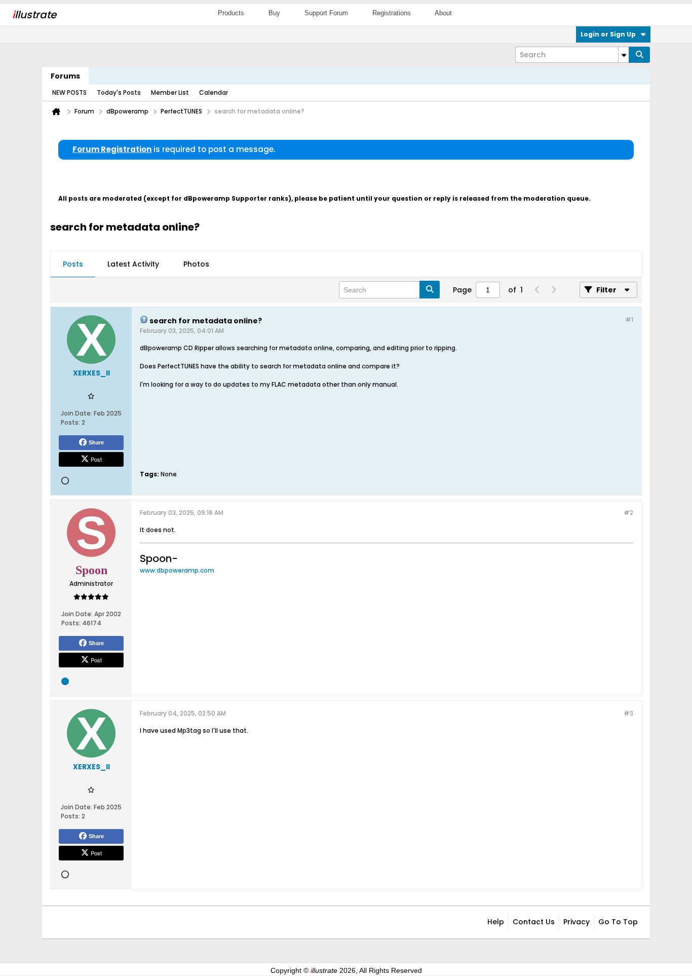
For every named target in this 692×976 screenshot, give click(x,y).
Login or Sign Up (608, 34)
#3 (628, 713)
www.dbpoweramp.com (177, 570)
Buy (274, 13)
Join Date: (76, 413)
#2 (628, 512)
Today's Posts (119, 92)
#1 (629, 319)
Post (96, 459)
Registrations (391, 13)
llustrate (34, 15)
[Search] (639, 55)
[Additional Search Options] (623, 55)
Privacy (576, 922)
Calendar (213, 92)
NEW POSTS (69, 92)
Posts (73, 264)
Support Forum (326, 13)
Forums (65, 76)
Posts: (70, 422)
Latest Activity (133, 264)
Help (495, 922)
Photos (196, 264)
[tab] (73, 264)
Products (231, 13)
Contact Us (534, 922)
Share (96, 442)
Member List (170, 92)
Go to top (618, 922)
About (443, 13)
